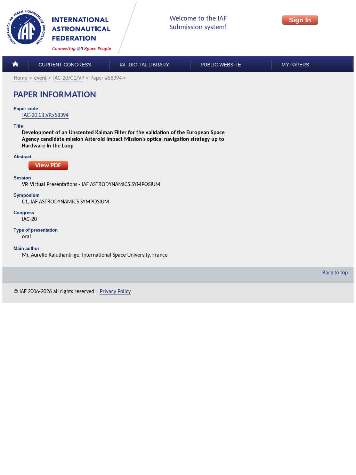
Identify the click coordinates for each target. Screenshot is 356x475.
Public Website (221, 64)
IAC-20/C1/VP (68, 78)
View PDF (48, 165)
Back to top (335, 273)
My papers (295, 64)
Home (20, 78)
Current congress (65, 64)
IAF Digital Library (144, 64)
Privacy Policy (115, 292)
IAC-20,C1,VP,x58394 (45, 115)
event (40, 78)
